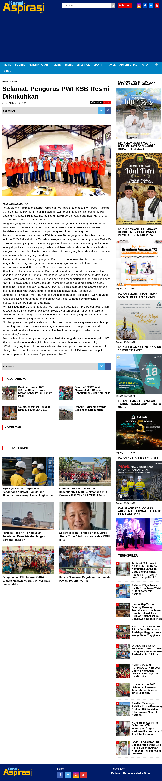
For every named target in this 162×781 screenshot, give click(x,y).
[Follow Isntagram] (76, 775)
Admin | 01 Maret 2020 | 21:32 (14, 103)
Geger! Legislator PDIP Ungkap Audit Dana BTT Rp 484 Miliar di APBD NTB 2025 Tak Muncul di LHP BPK (146, 748)
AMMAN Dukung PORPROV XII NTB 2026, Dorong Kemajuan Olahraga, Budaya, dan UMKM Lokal (146, 671)
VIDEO (7, 70)
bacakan (97, 102)
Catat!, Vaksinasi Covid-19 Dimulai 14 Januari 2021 (34, 408)
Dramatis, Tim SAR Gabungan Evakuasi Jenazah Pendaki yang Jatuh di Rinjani (145, 688)
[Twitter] (101, 110)
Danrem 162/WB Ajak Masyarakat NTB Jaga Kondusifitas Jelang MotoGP (92, 390)
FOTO (144, 64)
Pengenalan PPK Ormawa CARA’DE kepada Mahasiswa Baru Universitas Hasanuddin (26, 581)
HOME (7, 64)
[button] (156, 63)
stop (107, 102)
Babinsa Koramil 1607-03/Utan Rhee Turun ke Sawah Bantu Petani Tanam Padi (35, 391)
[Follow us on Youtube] (83, 775)
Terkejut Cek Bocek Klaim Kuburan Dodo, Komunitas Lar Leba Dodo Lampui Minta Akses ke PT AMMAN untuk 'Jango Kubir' (144, 570)
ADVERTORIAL (128, 64)
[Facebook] (108, 110)
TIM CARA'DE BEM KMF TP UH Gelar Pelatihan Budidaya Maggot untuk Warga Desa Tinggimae (146, 631)
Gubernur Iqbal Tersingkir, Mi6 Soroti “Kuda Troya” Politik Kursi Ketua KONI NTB (84, 536)
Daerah (13, 82)
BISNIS (69, 64)
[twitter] (151, 5)
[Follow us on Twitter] (68, 775)
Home (5, 82)
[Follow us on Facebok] (60, 775)
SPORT (98, 64)
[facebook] (145, 5)
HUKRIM (56, 64)
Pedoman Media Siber (136, 773)
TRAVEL (111, 64)
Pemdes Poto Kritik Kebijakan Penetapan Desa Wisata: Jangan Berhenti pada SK (23, 536)
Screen (125, 5)
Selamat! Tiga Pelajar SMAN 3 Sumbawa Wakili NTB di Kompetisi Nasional (146, 589)
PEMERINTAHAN (38, 64)
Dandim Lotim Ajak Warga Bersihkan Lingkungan (90, 408)
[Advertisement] (81, 38)
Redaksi (116, 773)
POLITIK (20, 64)
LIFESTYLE (83, 64)
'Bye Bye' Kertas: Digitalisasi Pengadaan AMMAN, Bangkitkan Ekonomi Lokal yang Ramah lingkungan (27, 492)
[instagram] (139, 5)
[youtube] (157, 5)
